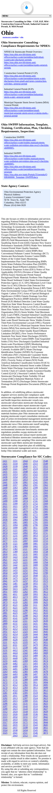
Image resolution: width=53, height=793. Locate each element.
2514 (35, 461)
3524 (35, 698)
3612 (45, 591)
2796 (35, 525)
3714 (45, 538)
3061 (35, 538)
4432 (15, 655)
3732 (15, 682)
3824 (45, 701)
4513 (15, 687)
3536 (35, 714)
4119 (15, 602)
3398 (15, 501)
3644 (45, 629)
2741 (35, 501)
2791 (35, 522)
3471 (35, 642)
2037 (15, 727)
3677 (45, 669)
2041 (15, 733)
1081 (15, 522)
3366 (15, 495)
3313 (5, 714)
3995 (35, 597)
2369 (25, 661)
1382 (15, 549)
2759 (35, 509)
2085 (25, 522)
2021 (15, 703)
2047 (25, 469)
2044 (25, 461)
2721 (35, 493)
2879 (5, 610)
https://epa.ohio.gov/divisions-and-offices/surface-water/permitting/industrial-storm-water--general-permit (23, 94)
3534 (35, 709)
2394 (25, 690)
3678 (45, 671)
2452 (5, 493)
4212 (15, 629)
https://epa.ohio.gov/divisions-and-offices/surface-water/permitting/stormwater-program (24, 169)
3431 (35, 623)
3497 (35, 674)
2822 (5, 562)
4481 (15, 661)
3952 (5, 629)
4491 (15, 669)
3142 (25, 706)
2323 (25, 629)
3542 (35, 722)
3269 (5, 677)
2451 (5, 490)
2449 (5, 487)
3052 (35, 533)
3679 (45, 674)
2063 (25, 487)
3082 (35, 546)
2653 (5, 514)
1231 (15, 535)
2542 (35, 482)
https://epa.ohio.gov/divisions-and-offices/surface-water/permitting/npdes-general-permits (26, 65)
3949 (35, 575)
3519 (35, 693)
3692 (45, 679)
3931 (35, 567)
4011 (15, 594)
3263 (5, 671)
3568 (45, 501)
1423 (15, 559)
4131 (15, 615)
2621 (5, 506)
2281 (25, 599)
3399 (15, 503)
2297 (25, 613)
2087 (25, 527)
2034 (15, 722)
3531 (35, 701)
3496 (35, 671)
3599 (45, 530)
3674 (45, 661)
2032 (15, 717)
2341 (25, 650)
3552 (45, 466)
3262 (5, 669)
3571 (45, 575)
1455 (15, 570)
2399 (25, 701)
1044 (15, 517)
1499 (15, 586)
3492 (35, 661)
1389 (15, 551)
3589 (45, 517)
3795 (45, 570)
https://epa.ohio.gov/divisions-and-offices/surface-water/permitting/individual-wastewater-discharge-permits (24, 57)
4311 (15, 645)
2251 (25, 570)
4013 (15, 597)
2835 (5, 575)
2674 (5, 533)
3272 (5, 682)
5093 (15, 591)
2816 (5, 554)
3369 (15, 498)
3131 (25, 703)
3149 (25, 714)
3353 (15, 474)
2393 (25, 687)
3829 (45, 711)
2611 (5, 503)
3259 (5, 663)
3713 (45, 535)
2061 (25, 482)
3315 (5, 717)
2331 (25, 639)
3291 (5, 695)
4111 (15, 599)
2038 (15, 730)
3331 (15, 461)
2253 (25, 575)
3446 (35, 637)
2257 (25, 581)
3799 (45, 573)
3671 (45, 655)
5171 (15, 647)
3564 (45, 490)
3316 (5, 719)
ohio (21, 37)
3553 (45, 469)
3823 (45, 698)
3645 (45, 631)
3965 (35, 589)
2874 (5, 605)
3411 (35, 607)
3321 (5, 725)
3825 (45, 703)
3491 (35, 658)
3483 (35, 650)
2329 (25, 637)
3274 (5, 687)
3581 (45, 506)
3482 (35, 647)
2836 (5, 578)
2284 (25, 605)
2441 (5, 482)
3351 (15, 471)
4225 (15, 613)
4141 (15, 618)
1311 (15, 541)
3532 (35, 703)
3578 (45, 586)
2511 (25, 733)
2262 (25, 591)
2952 (5, 634)
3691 (45, 677)
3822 (45, 695)
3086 (35, 557)
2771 (35, 514)
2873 (5, 602)
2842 (5, 583)
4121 (15, 605)
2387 (25, 677)
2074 (25, 501)
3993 (35, 594)
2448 (5, 485)
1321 (15, 543)
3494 (35, 666)
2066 (25, 493)
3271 (5, 679)
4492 (15, 671)
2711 (35, 490)
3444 (35, 634)
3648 (45, 639)
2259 (25, 586)
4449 (15, 658)
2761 (35, 511)
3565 (45, 493)
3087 (35, 559)
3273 (5, 685)
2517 (35, 466)
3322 (5, 727)
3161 (25, 719)
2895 (5, 621)
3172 (25, 725)
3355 (15, 479)
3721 (45, 546)
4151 (15, 623)
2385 (25, 671)
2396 (25, 695)
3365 (15, 493)
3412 (35, 610)
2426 (5, 466)
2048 (25, 471)
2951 (5, 631)
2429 (5, 469)
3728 (45, 551)
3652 (45, 645)
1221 (15, 530)
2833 (5, 570)
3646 (45, 634)
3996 (35, 599)
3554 (45, 471)
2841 (5, 581)
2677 (5, 541)
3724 (45, 549)
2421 (5, 463)
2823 (5, 565)
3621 (45, 597)
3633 (45, 613)
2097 (25, 541)
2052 (25, 477)
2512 (25, 735)
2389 (25, 679)
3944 (35, 573)
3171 (25, 722)
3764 (45, 562)
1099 (15, 527)
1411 (15, 554)
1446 (15, 567)
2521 (35, 471)
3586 (45, 514)
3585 (45, 511)
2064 (25, 490)
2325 (25, 631)
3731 (15, 679)
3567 (45, 498)
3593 (45, 522)
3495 (35, 669)
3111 (35, 605)
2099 (25, 546)
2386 (25, 674)
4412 (15, 650)
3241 (5, 653)
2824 (5, 567)
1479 (15, 581)
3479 (35, 645)
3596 (45, 527)
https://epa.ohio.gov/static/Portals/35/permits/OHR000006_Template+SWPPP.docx (25, 175)
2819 (5, 557)
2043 (15, 735)
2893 (5, 618)
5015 (15, 589)
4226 (15, 639)
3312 (5, 711)
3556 (45, 477)
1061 (15, 519)
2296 (25, 610)
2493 (5, 498)
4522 (15, 690)
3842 (45, 717)
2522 (35, 474)
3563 (45, 487)
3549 (45, 463)
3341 (15, 469)
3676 (45, 666)
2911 (5, 626)
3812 (45, 690)
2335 (25, 642)
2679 (5, 546)
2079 (25, 511)
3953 (35, 581)
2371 (25, 663)
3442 (35, 629)
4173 (15, 626)
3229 (5, 647)
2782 (35, 517)
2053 (25, 479)
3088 (35, 562)
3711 (45, 533)
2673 (5, 530)
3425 (35, 618)
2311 (25, 621)
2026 (15, 714)
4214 (15, 634)
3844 (45, 722)
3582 (45, 509)
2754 (35, 506)
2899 (5, 623)
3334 (15, 463)
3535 (35, 711)
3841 (45, 714)
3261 (5, 666)
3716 (45, 543)
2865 (5, 597)
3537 (35, 717)
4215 (15, 637)
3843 (45, 719)
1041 (15, 514)
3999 (35, 602)
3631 (45, 607)
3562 (45, 485)
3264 (5, 674)
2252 (25, 573)
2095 (25, 535)
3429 (35, 621)
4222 (15, 610)
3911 (35, 682)
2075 (25, 503)
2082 (25, 514)
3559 (45, 479)
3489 (35, 655)
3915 (35, 687)
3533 (35, 706)
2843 (5, 586)
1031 (15, 511)
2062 (25, 485)
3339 (15, 466)
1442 (15, 565)
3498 (35, 677)
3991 (35, 591)
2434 (25, 730)
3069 (35, 541)
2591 (35, 485)
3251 (5, 655)
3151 (25, 717)
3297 (5, 706)
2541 (35, 479)
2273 (25, 597)
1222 (15, 533)
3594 (45, 525)
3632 (45, 610)
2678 (5, 543)
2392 (25, 685)
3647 (45, 637)
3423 (35, 615)
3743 (45, 554)
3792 (45, 567)
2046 (25, 466)
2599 (35, 487)
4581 (15, 693)
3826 (45, 706)
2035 (15, 725)
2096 (25, 538)
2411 (5, 461)
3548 (45, 461)
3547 (35, 735)
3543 (35, 725)
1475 (15, 578)
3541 (35, 719)
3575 (45, 581)
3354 (15, 477)
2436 (5, 477)
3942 (35, 570)
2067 (25, 495)
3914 (35, 685)
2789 (35, 519)
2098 (25, 543)
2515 (35, 463)
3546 (35, 733)
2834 (5, 573)
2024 (15, 711)
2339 (25, 647)
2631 (5, 509)
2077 (25, 509)
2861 (5, 594)
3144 (25, 711)
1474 (15, 575)
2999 (5, 639)
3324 (5, 730)
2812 (5, 549)
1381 (15, 546)
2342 (25, 653)
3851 (45, 727)
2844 (5, 589)
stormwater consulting (11, 37)
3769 (45, 565)
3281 (5, 693)
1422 (15, 557)
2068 (25, 498)
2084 (25, 519)
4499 (15, 677)
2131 (25, 554)
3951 (35, 578)
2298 (25, 615)
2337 (25, 645)
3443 (35, 631)
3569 (45, 503)
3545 (35, 730)
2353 (25, 655)
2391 (25, 682)
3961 (35, 586)
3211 (5, 642)
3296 (5, 703)
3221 (5, 645)
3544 (35, 727)
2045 (25, 463)
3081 (35, 543)
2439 (5, 479)
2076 (25, 506)
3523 (35, 695)
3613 (45, 594)
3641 (45, 623)
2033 (15, 719)
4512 (15, 685)
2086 (25, 525)
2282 (25, 602)
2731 (35, 495)
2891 (5, 613)
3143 (25, 709)
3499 (35, 679)
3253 (5, 658)
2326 (25, 634)
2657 (5, 522)
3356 (15, 482)
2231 (25, 565)
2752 (35, 503)
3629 (45, 605)
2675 (5, 535)
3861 (45, 730)
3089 (35, 565)
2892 (5, 615)
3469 (35, 639)
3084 (35, 551)
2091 (25, 530)
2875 (5, 607)
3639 (45, 621)
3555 (45, 474)
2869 (5, 599)
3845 (45, 725)
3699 (45, 687)
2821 (5, 559)
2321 (25, 623)
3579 (45, 589)
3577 (45, 583)
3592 (45, 519)
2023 (15, 709)
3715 (45, 541)
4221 (15, 607)
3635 (45, 618)
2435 (5, 474)
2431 (5, 471)
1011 (15, 509)
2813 (5, 551)
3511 (35, 690)
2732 (35, 498)
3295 (5, 701)
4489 (15, 666)
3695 (45, 685)
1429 (15, 562)
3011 (35, 527)
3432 (35, 626)
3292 (5, 698)
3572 (45, 578)
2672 (5, 527)
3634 (45, 615)
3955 (35, 583)
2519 (35, 469)
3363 (15, 487)
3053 (35, 535)
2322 (25, 626)
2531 (35, 477)
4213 (15, 631)
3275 (5, 690)
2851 (5, 591)
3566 (45, 495)
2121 (25, 551)
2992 (5, 637)
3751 (45, 557)
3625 (45, 602)
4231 (15, 642)
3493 (35, 663)
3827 (45, 709)
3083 (35, 549)
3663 (45, 650)
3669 (45, 653)
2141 (25, 557)
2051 (25, 474)
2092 (25, 533)
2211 (25, 559)
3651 (45, 642)
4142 (15, 621)
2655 (5, 517)
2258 (25, 583)
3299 (5, 709)
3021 (35, 530)
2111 (25, 549)
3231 (5, 650)
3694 (45, 682)
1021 (15, 506)
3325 (5, 733)
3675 (45, 663)
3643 (45, 626)
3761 (45, 559)
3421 (35, 613)
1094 (15, 525)
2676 (5, 538)
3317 (5, 722)
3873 (45, 733)
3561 (45, 482)
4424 (15, 653)
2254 (25, 578)
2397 (25, 698)
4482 (15, 663)
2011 (15, 695)
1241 (15, 538)
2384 (25, 669)
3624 (45, 599)
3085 (35, 554)
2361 (25, 658)
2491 (5, 495)
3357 (15, 485)
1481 (15, 583)
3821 (45, 693)
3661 (45, 647)
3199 (25, 727)
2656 (5, 519)
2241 (25, 567)
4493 (15, 674)
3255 (5, 661)
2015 (15, 701)
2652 (5, 511)
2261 (25, 589)
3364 (15, 490)
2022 (15, 706)
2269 (25, 594)
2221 (25, 562)
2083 (25, 517)
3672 (45, 658)
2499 (5, 501)
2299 (25, 618)
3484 (35, 653)
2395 (25, 693)
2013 (15, 698)
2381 (25, 666)
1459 (15, 573)
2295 (25, 607)
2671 (5, 525)
